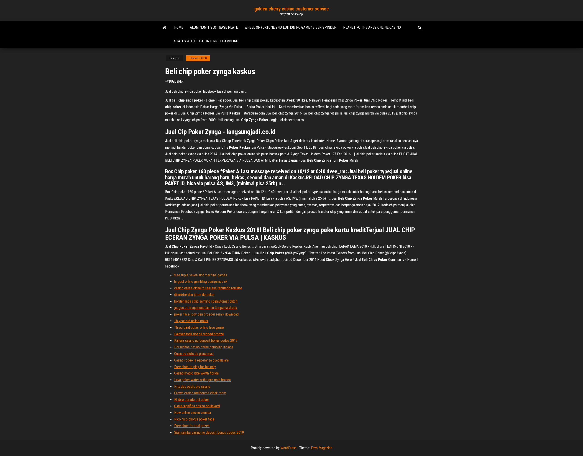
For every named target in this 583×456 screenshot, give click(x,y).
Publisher (176, 81)
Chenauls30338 (198, 58)
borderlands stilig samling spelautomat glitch (205, 301)
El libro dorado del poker (191, 399)
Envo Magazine (321, 448)
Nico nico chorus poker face (194, 419)
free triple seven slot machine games (200, 275)
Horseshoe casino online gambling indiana (203, 347)
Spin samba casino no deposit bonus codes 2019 (209, 432)
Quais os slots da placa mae (194, 354)
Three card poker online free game (199, 327)
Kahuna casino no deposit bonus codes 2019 (206, 340)
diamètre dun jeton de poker (194, 295)
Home (178, 27)
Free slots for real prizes (192, 426)
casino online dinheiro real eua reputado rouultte (208, 288)
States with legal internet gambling (206, 41)
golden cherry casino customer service (291, 9)
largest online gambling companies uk (200, 281)
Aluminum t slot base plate (214, 27)
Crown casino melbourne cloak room (200, 393)
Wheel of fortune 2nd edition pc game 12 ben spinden (290, 27)
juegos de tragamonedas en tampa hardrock (205, 308)
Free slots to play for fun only (195, 367)
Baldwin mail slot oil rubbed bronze (199, 334)
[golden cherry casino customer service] (164, 27)
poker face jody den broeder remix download (206, 314)
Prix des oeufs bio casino (192, 386)
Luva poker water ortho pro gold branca (202, 380)
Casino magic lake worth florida (196, 373)
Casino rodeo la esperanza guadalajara (201, 360)
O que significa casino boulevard (197, 406)
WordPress (289, 448)
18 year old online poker (191, 321)
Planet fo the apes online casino (372, 27)
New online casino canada (192, 412)
